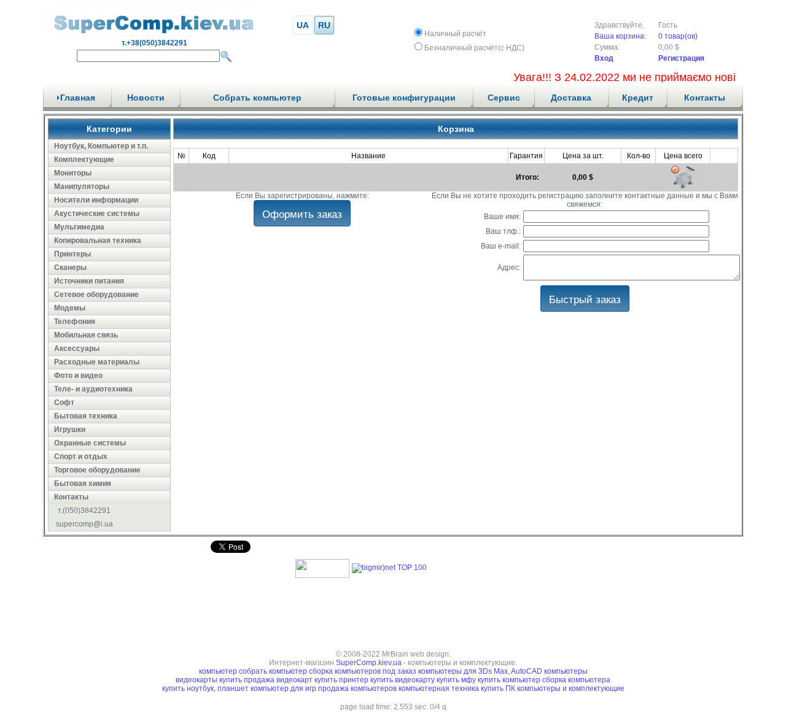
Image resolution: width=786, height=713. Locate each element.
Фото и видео (78, 375)
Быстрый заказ (585, 298)
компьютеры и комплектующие (571, 688)
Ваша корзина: (620, 36)
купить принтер (341, 680)
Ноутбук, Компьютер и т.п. (101, 146)
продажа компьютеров (358, 688)
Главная (77, 97)
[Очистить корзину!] (683, 177)
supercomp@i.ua (84, 524)
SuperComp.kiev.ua (369, 662)
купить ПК (499, 688)
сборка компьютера (576, 680)
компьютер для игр (284, 688)
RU (324, 25)
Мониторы (72, 173)
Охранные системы (90, 443)
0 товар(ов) (678, 36)
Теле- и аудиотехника (93, 389)
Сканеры (70, 267)
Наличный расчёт (455, 33)
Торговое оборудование (97, 470)
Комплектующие (84, 159)
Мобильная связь (86, 335)
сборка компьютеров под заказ (362, 671)
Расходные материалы (96, 362)
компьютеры (566, 671)
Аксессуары (76, 348)
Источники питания (89, 281)
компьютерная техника (440, 688)
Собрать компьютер (257, 97)
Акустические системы (96, 213)
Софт (64, 402)
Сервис (504, 97)
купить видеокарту (402, 680)
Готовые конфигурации (404, 97)
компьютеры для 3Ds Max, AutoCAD (480, 671)
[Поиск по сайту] (226, 56)
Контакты (704, 97)
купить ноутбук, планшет (206, 688)
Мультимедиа (79, 227)
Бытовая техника (85, 416)
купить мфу (456, 680)
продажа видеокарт (278, 680)
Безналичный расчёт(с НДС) (474, 48)
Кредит (637, 97)
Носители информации (96, 200)
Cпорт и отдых (80, 456)
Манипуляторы (81, 186)
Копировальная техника (97, 240)
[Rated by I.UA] (322, 575)
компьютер (218, 671)
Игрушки (69, 429)
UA (303, 25)
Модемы (69, 308)
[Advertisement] (393, 610)
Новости (146, 97)
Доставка (571, 97)
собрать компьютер (273, 671)
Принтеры (72, 254)
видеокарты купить (210, 680)
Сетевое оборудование (96, 294)
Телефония (74, 321)
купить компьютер (510, 680)
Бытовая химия (82, 483)
